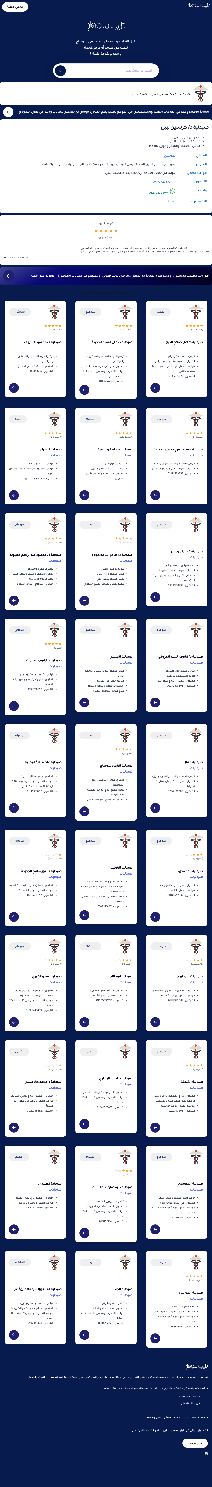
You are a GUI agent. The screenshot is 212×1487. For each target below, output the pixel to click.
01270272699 (158, 192)
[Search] (60, 70)
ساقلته (19, 841)
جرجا (18, 419)
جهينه (19, 735)
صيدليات (169, 201)
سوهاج (169, 155)
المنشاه (20, 312)
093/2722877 (161, 182)
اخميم (160, 312)
